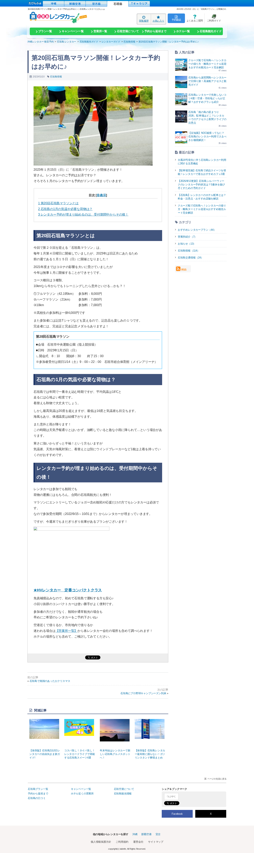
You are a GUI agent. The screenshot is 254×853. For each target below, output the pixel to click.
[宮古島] (96, 3)
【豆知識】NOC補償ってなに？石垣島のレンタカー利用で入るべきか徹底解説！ (207, 136)
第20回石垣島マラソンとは (58, 203)
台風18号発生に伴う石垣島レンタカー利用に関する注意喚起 (202, 161)
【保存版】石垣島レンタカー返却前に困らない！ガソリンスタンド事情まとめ (150, 754)
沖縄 (135, 834)
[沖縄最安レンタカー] (53, 3)
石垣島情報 (56, 76)
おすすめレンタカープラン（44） (197, 229)
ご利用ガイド (213, 18)
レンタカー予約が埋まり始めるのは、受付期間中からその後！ (83, 214)
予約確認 (176, 19)
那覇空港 (146, 834)
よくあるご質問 (194, 18)
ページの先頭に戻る (217, 779)
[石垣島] (117, 4)
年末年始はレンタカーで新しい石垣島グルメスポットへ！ (115, 754)
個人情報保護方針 (101, 841)
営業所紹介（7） (187, 236)
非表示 (101, 195)
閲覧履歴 (143, 20)
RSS (184, 269)
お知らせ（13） (187, 243)
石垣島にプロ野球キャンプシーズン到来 (143, 693)
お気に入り (158, 20)
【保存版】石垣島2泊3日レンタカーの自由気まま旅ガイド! (44, 754)
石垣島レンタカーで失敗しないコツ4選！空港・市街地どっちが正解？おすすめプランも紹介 (207, 98)
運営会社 (138, 841)
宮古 (158, 834)
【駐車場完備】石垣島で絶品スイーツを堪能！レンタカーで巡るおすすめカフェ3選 (202, 172)
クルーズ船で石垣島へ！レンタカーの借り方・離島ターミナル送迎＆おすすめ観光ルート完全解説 (207, 64)
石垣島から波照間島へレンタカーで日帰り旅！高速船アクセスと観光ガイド (207, 81)
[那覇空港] (75, 3)
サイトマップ (155, 841)
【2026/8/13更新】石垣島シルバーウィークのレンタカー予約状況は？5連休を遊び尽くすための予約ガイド (201, 184)
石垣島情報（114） (189, 250)
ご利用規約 (122, 841)
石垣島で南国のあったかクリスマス (50, 681)
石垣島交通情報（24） (190, 257)
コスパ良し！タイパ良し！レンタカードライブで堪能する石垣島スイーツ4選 (79, 754)
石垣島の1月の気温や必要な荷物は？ (65, 209)
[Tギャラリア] (139, 3)
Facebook (177, 813)
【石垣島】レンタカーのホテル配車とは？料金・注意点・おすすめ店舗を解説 (202, 197)
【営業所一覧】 (67, 630)
